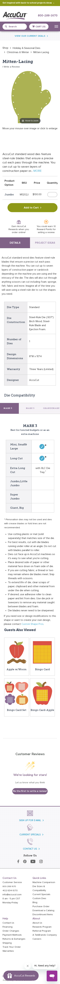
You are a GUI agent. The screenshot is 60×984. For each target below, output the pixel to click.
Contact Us (8, 923)
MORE (37, 170)
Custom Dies (39, 898)
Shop (5, 48)
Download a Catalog (43, 910)
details (15, 242)
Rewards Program (42, 927)
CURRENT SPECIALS (30, 834)
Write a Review (12, 67)
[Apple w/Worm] (16, 652)
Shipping (7, 943)
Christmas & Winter (18, 52)
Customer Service (12, 882)
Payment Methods (12, 935)
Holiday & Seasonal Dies (26, 48)
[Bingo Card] (42, 652)
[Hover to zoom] (30, 97)
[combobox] (16, 26)
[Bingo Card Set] (16, 693)
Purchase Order (41, 906)
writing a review (46, 232)
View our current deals (30, 36)
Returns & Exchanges (13, 939)
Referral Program (41, 931)
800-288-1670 (48, 15)
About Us (37, 923)
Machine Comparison (43, 882)
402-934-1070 (10, 890)
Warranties (8, 951)
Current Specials (41, 894)
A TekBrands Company (44, 935)
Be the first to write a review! (30, 791)
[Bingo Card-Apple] (42, 693)
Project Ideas (45, 242)
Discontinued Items (42, 914)
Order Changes (10, 931)
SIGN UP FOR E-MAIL (30, 820)
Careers (36, 939)
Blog (34, 902)
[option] (5, 48)
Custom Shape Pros (33, 624)
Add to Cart (31, 207)
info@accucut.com (12, 894)
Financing (7, 927)
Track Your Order (11, 947)
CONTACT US (30, 848)
